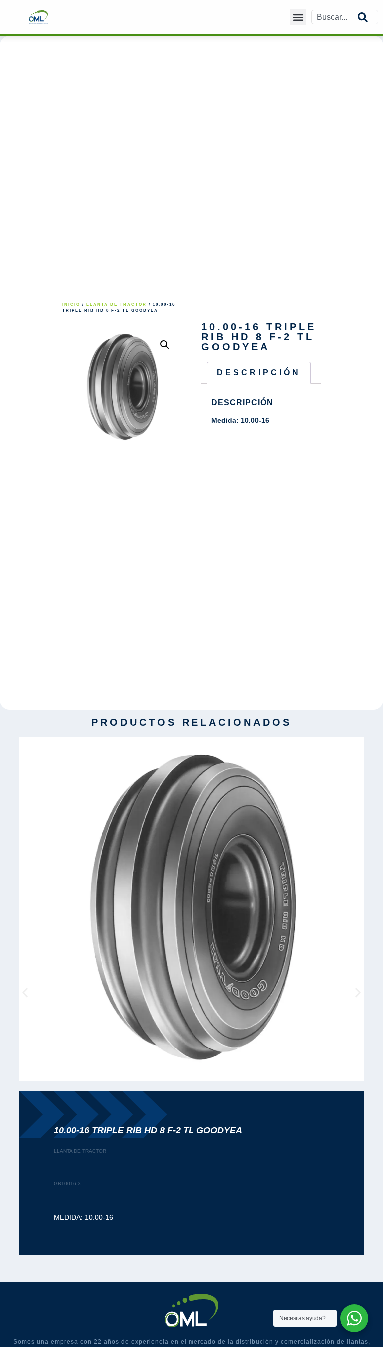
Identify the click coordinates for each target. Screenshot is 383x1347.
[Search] (368, 17)
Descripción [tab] (259, 372)
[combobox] (335, 17)
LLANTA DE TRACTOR (116, 304)
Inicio (71, 304)
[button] (298, 17)
